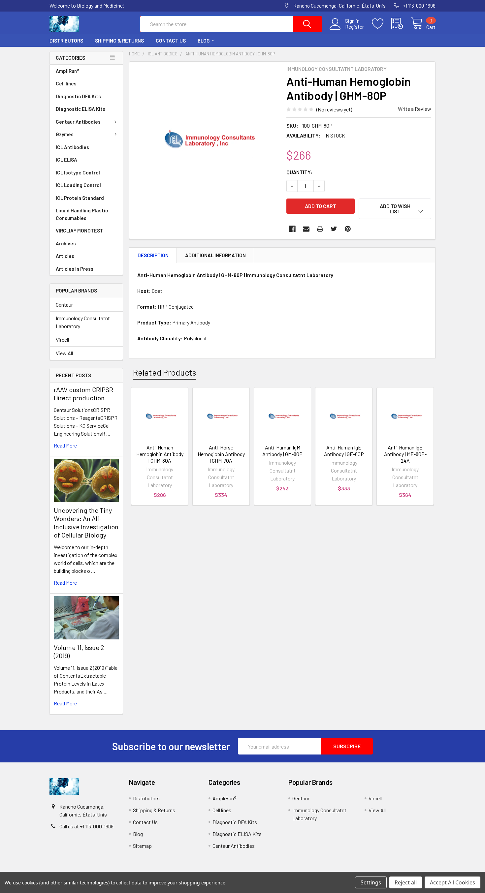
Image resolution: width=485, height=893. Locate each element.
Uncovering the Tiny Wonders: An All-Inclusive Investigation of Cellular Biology (86, 522)
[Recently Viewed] (401, 23)
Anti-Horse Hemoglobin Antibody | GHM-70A (221, 454)
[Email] (306, 229)
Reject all (406, 882)
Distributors (66, 41)
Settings (371, 882)
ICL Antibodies (72, 147)
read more (65, 445)
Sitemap (142, 846)
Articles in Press (74, 269)
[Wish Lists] (381, 23)
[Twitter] (334, 229)
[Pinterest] (348, 229)
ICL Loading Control (78, 185)
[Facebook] (292, 229)
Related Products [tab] (164, 372)
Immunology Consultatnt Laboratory (83, 322)
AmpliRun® (68, 71)
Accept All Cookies (452, 882)
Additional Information (215, 255)
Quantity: (299, 172)
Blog (204, 41)
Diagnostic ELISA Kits (80, 109)
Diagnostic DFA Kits (78, 96)
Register (354, 27)
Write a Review (414, 109)
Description (153, 255)
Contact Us (171, 41)
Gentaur (64, 304)
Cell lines (66, 83)
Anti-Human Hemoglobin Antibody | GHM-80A (159, 454)
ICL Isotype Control (78, 172)
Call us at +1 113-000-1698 (86, 826)
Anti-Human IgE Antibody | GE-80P (344, 450)
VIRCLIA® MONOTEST (79, 230)
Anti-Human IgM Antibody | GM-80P (282, 450)
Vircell (62, 339)
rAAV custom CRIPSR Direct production (83, 393)
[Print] (320, 229)
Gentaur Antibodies (78, 122)
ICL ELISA (66, 160)
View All (64, 353)
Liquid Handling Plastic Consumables (82, 214)
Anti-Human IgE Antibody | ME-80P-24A (405, 454)
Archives (66, 243)
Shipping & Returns (119, 41)
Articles (65, 256)
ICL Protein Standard (80, 198)
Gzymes (65, 134)
